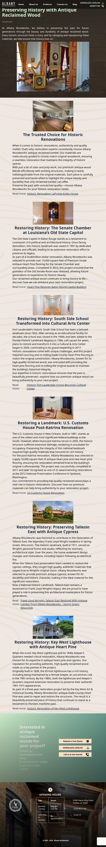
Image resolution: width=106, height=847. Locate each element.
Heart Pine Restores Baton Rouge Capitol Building (56, 287)
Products (47, 4)
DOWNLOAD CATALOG (90, 3)
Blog (75, 4)
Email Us (77, 815)
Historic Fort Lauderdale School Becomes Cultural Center (56, 386)
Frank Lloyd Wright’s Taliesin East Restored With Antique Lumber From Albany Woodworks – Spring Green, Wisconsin (54, 604)
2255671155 (95, 6)
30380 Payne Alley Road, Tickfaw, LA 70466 (83, 801)
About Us (33, 4)
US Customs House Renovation (45, 493)
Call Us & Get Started (72, 754)
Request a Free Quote (72, 741)
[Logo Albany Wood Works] (8, 4)
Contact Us (62, 4)
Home (21, 4)
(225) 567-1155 (80, 808)
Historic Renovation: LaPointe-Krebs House (52, 193)
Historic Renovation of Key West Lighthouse (53, 708)
